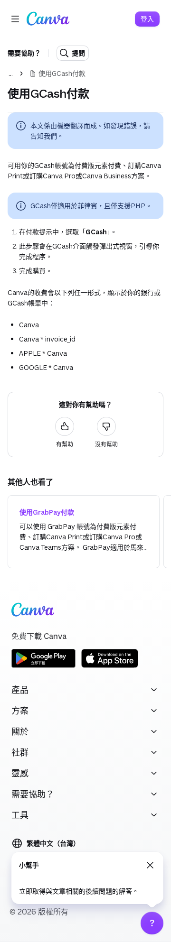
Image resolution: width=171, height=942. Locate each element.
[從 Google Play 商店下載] (43, 666)
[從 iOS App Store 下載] (109, 666)
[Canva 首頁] (48, 19)
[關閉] (150, 865)
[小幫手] (152, 923)
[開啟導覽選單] (15, 19)
